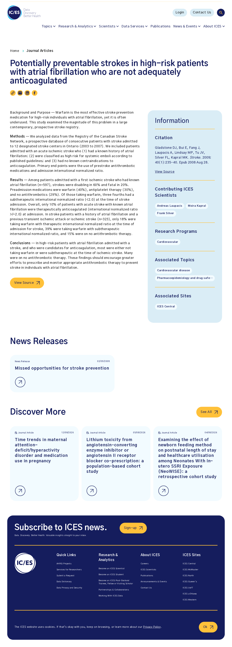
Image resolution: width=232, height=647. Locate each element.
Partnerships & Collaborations (114, 590)
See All (206, 412)
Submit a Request (65, 576)
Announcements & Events (154, 582)
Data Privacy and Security (69, 588)
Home (14, 51)
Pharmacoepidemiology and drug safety (185, 278)
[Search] (221, 13)
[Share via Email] (20, 93)
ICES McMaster (190, 570)
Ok (205, 627)
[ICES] (31, 578)
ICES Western (190, 600)
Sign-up (130, 528)
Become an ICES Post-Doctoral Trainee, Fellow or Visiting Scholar (116, 582)
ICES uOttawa (190, 594)
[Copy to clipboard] (13, 93)
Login (179, 12)
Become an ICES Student (111, 575)
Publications (160, 26)
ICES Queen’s (190, 582)
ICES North (188, 576)
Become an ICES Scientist (112, 569)
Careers (144, 564)
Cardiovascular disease (173, 270)
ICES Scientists (148, 570)
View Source (24, 282)
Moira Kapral (197, 206)
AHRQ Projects (64, 564)
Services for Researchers (69, 570)
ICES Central (166, 306)
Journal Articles (39, 51)
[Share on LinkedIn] (27, 93)
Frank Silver (165, 213)
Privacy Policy (152, 627)
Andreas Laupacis (169, 206)
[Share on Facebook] (35, 93)
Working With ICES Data (111, 596)
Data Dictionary (64, 582)
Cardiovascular (167, 242)
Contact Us (202, 12)
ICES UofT (188, 588)
